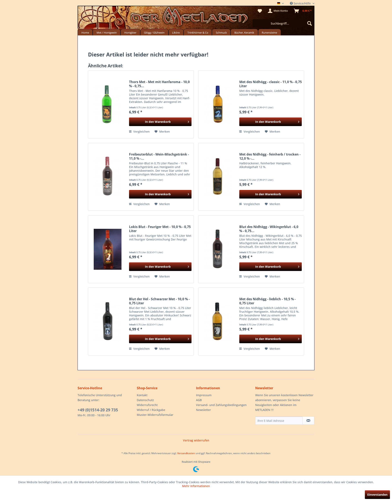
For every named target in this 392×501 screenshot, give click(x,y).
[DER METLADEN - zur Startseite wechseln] (196, 18)
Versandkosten (186, 453)
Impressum (204, 395)
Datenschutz (145, 400)
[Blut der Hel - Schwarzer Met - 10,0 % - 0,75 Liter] (107, 321)
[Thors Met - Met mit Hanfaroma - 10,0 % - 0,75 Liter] (107, 104)
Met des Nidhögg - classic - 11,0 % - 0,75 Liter (270, 84)
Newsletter (203, 410)
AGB (199, 400)
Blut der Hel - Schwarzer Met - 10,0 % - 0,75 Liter (159, 301)
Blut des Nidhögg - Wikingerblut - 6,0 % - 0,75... (268, 229)
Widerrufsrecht (147, 405)
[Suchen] (309, 23)
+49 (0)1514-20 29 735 (98, 410)
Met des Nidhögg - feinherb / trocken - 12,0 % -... (270, 156)
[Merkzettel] (259, 11)
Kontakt (142, 395)
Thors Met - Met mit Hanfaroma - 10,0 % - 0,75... (159, 84)
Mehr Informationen (196, 486)
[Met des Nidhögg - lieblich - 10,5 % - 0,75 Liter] (217, 321)
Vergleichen (141, 131)
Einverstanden (377, 494)
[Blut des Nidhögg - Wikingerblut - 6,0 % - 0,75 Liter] (217, 249)
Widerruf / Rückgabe (151, 410)
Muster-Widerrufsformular (155, 415)
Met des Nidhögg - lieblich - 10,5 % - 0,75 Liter (267, 301)
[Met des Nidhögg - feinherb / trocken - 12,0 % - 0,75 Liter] (217, 176)
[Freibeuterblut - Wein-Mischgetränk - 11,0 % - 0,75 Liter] (107, 176)
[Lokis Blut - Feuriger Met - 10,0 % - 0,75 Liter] (107, 249)
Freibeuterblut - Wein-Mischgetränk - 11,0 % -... (159, 156)
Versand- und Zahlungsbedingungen (221, 405)
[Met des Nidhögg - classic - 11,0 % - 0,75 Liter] (217, 104)
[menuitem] (283, 23)
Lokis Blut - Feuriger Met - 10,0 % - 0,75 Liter (160, 229)
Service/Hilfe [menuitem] (302, 3)
